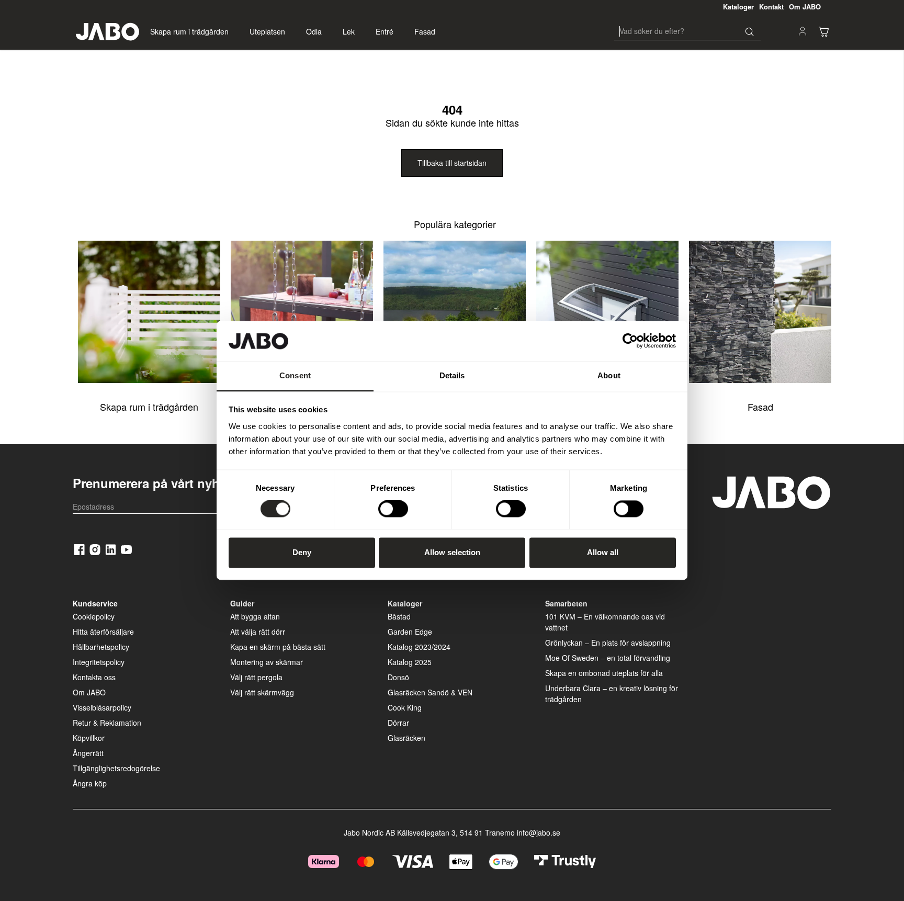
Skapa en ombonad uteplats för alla (604, 673)
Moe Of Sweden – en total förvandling (607, 657)
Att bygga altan (255, 616)
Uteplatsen (267, 31)
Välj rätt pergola (256, 677)
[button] (823, 31)
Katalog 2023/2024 (419, 646)
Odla (314, 31)
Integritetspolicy (99, 662)
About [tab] (608, 375)
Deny (301, 552)
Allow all (602, 552)
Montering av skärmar (266, 662)
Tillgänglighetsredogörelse (116, 768)
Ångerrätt (88, 753)
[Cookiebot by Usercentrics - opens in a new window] (630, 341)
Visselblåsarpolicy (102, 707)
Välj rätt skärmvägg (262, 692)
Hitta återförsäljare (103, 631)
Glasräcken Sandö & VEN (430, 692)
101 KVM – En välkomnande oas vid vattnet (605, 622)
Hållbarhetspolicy (101, 646)
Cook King (405, 707)
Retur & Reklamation (107, 722)
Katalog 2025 (410, 662)
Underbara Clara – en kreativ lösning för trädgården (611, 693)
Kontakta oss (94, 677)
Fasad (424, 31)
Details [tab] (452, 375)
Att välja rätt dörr (257, 631)
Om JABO (89, 692)
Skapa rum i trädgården (189, 31)
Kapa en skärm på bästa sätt (277, 646)
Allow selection (452, 552)
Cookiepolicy (94, 616)
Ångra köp (90, 783)
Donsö (398, 677)
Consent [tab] (295, 375)
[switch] (393, 509)
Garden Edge (410, 631)
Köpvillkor (89, 738)
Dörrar (398, 722)
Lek (349, 31)
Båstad (399, 616)
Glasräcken (406, 738)
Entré (384, 31)
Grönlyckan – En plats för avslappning (608, 642)
